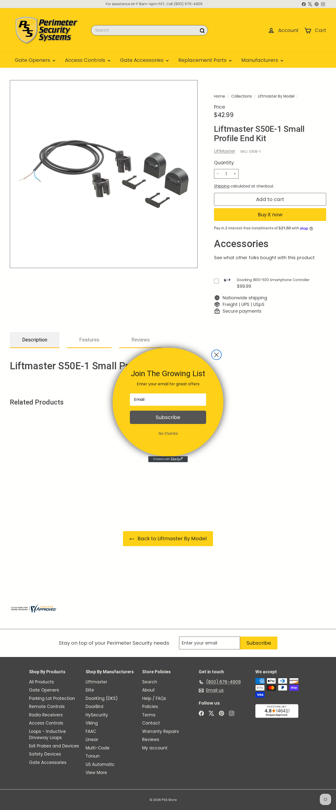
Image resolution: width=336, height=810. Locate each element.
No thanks (168, 433)
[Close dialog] (216, 355)
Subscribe (168, 417)
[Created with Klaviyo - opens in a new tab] (168, 459)
